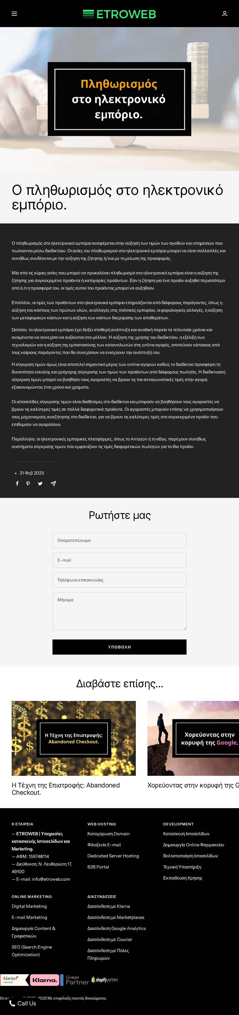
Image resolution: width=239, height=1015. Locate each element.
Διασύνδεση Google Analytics (116, 928)
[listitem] (17, 483)
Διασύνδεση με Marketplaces (115, 917)
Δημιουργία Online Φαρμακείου (193, 844)
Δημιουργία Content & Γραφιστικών (33, 932)
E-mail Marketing (29, 917)
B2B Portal (98, 867)
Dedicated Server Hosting (113, 856)
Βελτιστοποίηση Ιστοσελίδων (190, 856)
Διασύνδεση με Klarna (108, 906)
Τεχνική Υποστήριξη (182, 867)
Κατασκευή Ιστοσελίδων (186, 833)
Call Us (26, 1003)
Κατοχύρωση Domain (108, 833)
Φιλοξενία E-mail (104, 844)
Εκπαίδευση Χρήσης (182, 878)
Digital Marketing (29, 906)
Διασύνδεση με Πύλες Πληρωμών (108, 954)
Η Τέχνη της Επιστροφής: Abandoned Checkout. (66, 789)
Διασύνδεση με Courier (109, 939)
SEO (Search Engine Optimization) (32, 950)
